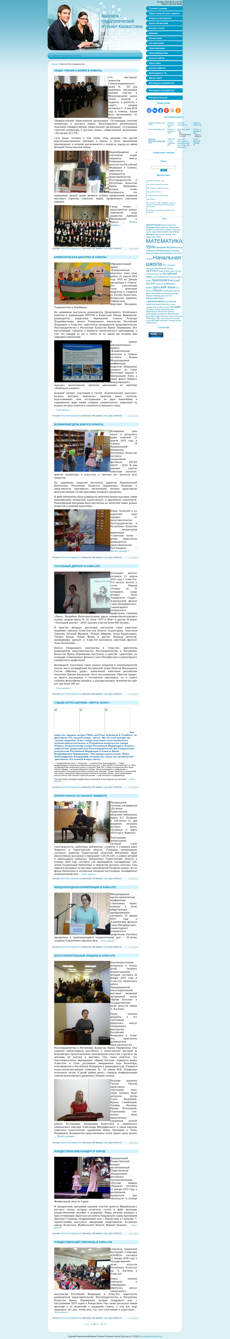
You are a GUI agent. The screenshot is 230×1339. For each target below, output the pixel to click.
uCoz (160, 1336)
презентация (153, 224)
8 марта (149, 274)
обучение (150, 309)
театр (154, 277)
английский (170, 301)
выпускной (161, 284)
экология (155, 293)
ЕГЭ (177, 288)
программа (150, 251)
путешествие (169, 271)
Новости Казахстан (156, 123)
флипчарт (164, 227)
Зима (157, 235)
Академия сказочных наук (155, 181)
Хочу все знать (183, 129)
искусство (157, 274)
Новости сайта (196, 124)
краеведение (151, 312)
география (175, 250)
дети (148, 293)
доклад (179, 247)
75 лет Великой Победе (196, 141)
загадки (149, 259)
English (158, 316)
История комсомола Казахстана (157, 195)
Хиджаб (149, 296)
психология (163, 277)
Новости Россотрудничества (71, 248)
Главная (54, 56)
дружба (159, 307)
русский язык (164, 287)
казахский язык (155, 298)
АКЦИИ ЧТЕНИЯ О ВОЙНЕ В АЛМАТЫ (78, 70)
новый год (150, 230)
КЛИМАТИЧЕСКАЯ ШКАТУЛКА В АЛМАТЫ (80, 257)
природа (149, 253)
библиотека (162, 312)
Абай (148, 323)
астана (164, 293)
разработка (162, 314)
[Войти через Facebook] (160, 110)
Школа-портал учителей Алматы (157, 188)
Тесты (149, 291)
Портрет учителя (180, 124)
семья (156, 253)
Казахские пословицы (168, 232)
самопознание (155, 301)
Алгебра (167, 235)
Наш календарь (154, 129)
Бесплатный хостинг (148, 1336)
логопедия (165, 318)
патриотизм (151, 307)
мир (178, 277)
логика (168, 230)
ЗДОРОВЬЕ (152, 271)
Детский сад (157, 320)
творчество (160, 230)
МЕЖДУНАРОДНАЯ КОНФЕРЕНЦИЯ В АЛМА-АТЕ (85, 887)
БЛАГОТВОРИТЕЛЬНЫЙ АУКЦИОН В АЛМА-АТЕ (84, 955)
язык (162, 235)
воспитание (165, 253)
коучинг (154, 323)
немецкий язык (167, 309)
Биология (159, 280)
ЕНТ (153, 283)
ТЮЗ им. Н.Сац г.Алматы (171, 141)
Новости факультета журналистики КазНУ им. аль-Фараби (183, 143)
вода (161, 271)
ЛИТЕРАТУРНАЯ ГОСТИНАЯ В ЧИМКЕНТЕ (80, 795)
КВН (158, 318)
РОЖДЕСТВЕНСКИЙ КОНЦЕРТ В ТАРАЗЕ (79, 1151)
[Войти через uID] (149, 110)
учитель (173, 277)
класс (174, 235)
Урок (150, 246)
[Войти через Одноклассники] (178, 110)
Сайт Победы (150, 199)
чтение (157, 309)
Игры (154, 318)
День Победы (169, 320)
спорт (173, 304)
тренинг (171, 312)
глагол (148, 232)
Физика (150, 234)
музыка (171, 247)
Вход (74, 56)
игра (179, 253)
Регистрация (64, 56)
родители (150, 304)
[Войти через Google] (172, 110)
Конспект (165, 304)
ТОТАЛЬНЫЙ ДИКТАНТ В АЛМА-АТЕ (77, 566)
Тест (164, 265)
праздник (161, 247)
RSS (79, 56)
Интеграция (175, 318)
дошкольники (172, 293)
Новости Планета (171, 130)
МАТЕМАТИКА (164, 241)
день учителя (166, 296)
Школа (170, 283)
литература (162, 250)
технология (160, 268)
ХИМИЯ (157, 290)
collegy (105, 248)
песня (148, 320)
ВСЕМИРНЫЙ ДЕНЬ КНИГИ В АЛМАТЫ (78, 424)
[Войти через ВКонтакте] (154, 110)
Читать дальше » (63, 410)
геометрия (175, 230)
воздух (179, 320)
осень (174, 253)
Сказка (170, 268)
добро (158, 304)
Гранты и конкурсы (197, 130)
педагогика (150, 237)
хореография (151, 314)
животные (174, 227)
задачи (155, 232)
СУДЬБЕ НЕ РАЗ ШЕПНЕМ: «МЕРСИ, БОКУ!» (81, 702)
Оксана (178, 271)
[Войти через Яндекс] (166, 110)
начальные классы (171, 291)
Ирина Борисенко (168, 225)
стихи (158, 237)
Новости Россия (171, 124)
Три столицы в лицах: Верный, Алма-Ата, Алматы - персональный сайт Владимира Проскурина (161, 204)
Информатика (153, 227)
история (175, 306)
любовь (156, 296)
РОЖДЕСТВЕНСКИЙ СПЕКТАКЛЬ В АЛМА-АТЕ (83, 1242)
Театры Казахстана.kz (153, 192)
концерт (166, 307)
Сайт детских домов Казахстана (157, 184)
